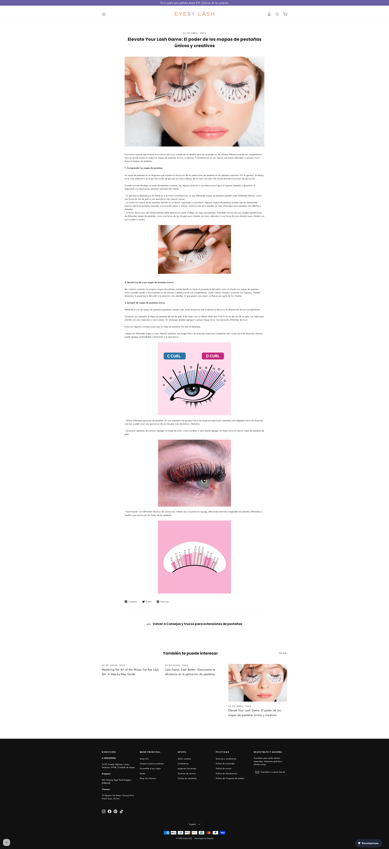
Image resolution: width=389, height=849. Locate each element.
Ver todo (283, 653)
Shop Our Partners (148, 778)
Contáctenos (183, 763)
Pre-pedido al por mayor (150, 768)
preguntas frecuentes (187, 768)
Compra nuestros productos (152, 763)
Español (192, 824)
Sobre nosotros (184, 758)
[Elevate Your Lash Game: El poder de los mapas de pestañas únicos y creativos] (257, 683)
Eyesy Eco (144, 758)
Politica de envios (223, 768)
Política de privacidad (225, 763)
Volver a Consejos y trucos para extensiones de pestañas (197, 624)
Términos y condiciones (226, 758)
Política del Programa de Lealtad (230, 778)
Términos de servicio (187, 773)
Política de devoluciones (226, 773)
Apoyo (143, 773)
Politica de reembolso (187, 778)
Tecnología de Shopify (203, 838)
